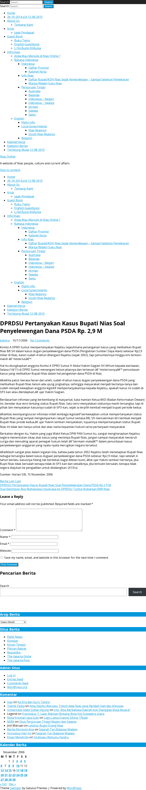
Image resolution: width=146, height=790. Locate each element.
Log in (11, 675)
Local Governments (34, 126)
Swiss (32, 115)
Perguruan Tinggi (33, 87)
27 (2, 780)
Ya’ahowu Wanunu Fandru (51, 737)
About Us (13, 21)
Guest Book (15, 36)
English (19, 118)
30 (13, 780)
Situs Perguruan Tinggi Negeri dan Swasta (47, 722)
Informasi (13, 52)
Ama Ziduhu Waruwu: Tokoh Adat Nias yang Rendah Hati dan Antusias (77, 706)
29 (10, 780)
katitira (5, 340)
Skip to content (10, 170)
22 (10, 775)
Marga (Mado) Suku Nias (45, 83)
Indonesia (28, 64)
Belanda (33, 95)
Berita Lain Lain (10, 481)
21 (6, 775)
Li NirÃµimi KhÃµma (27, 48)
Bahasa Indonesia (26, 60)
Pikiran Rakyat (16, 649)
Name (5, 537)
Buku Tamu (22, 40)
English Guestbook (27, 44)
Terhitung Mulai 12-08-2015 (26, 150)
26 (25, 775)
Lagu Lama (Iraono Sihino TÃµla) (66, 718)
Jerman (33, 107)
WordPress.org (17, 687)
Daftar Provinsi (38, 68)
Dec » (12, 784)
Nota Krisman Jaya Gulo (23, 718)
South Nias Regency (41, 134)
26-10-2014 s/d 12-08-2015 (25, 17)
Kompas (12, 641)
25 (21, 775)
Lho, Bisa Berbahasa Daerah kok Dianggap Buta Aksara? (92, 710)
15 (10, 770)
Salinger (15, 788)
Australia (34, 91)
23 (13, 775)
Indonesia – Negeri (41, 99)
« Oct (3, 784)
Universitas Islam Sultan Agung (28, 710)
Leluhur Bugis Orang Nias (45, 725)
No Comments (39, 340)
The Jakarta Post (18, 660)
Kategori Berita (17, 146)
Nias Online (7, 156)
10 (17, 766)
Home (11, 13)
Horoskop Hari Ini (19, 733)
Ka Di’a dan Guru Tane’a (34, 702)
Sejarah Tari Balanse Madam (58, 729)
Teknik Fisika (16, 706)
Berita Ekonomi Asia (20, 729)
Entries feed (15, 679)
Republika (13, 652)
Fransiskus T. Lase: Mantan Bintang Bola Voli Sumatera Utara (63, 714)
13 (2, 770)
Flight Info (28, 122)
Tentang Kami (23, 25)
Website (5, 551)
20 (2, 775)
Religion (26, 138)
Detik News (14, 637)
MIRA (10, 722)
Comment (7, 530)
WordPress (74, 788)
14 (6, 770)
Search (4, 2)
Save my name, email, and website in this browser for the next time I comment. (56, 558)
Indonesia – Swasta (41, 103)
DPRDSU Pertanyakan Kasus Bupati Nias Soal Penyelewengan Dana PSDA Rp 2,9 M (55, 485)
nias (10, 702)
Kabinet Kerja (37, 72)
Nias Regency (37, 130)
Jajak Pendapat (24, 32)
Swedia (33, 111)
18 (21, 770)
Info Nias (27, 75)
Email (4, 544)
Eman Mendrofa (18, 737)
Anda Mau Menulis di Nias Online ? (37, 56)
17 (17, 770)
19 (25, 770)
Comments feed (17, 683)
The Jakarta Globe (19, 656)
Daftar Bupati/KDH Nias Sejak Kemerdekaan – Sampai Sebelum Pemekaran (78, 79)
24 (17, 775)
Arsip (10, 29)
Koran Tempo (16, 645)
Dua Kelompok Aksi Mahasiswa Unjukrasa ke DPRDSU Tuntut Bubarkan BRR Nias (55, 489)
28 (6, 780)
